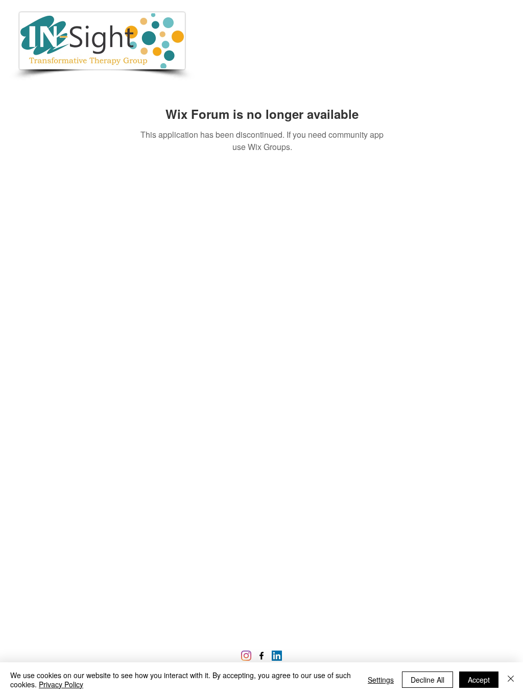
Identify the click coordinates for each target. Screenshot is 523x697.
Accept (479, 680)
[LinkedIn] (277, 656)
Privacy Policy (61, 684)
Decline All (427, 680)
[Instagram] (246, 656)
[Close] (511, 679)
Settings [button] (381, 680)
